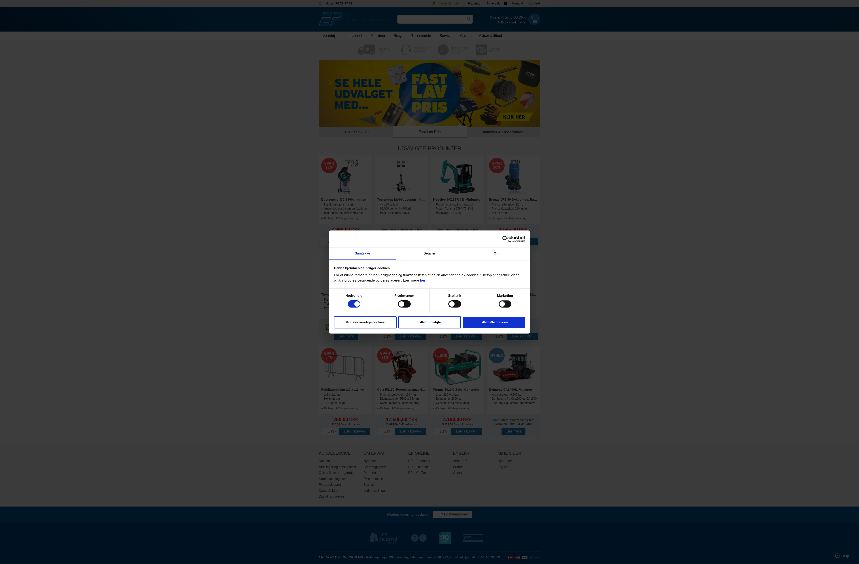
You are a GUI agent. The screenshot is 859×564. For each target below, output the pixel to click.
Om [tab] (496, 253)
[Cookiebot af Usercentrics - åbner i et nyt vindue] (505, 238)
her (423, 280)
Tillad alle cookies (494, 322)
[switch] (404, 304)
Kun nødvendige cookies (365, 322)
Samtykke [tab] (362, 253)
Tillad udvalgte (429, 322)
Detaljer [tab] (429, 253)
